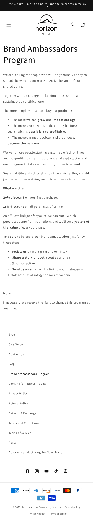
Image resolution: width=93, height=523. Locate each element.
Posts (12, 442)
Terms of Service (20, 433)
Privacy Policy (18, 393)
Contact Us (16, 354)
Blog (12, 334)
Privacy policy (37, 513)
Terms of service (59, 513)
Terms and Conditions (24, 423)
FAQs (12, 364)
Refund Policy (18, 403)
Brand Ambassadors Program (29, 374)
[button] (8, 24)
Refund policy (72, 507)
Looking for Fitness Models (27, 384)
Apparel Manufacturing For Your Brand (36, 452)
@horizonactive (23, 263)
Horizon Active (29, 506)
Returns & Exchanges (23, 413)
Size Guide (16, 344)
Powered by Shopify (50, 506)
